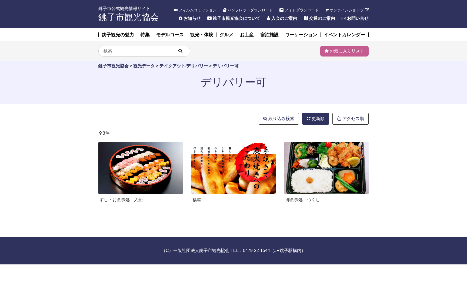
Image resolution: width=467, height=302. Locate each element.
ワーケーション (301, 34)
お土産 (247, 34)
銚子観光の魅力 (118, 34)
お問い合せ (357, 18)
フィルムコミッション (197, 10)
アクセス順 (352, 118)
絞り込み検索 (280, 118)
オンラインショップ (347, 10)
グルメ (227, 34)
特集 (145, 34)
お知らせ (191, 18)
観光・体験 (201, 34)
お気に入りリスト (346, 51)
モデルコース (170, 34)
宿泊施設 (269, 34)
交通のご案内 (321, 18)
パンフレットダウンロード (249, 10)
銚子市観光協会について (236, 18)
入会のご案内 (283, 18)
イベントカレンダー (344, 34)
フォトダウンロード (301, 10)
